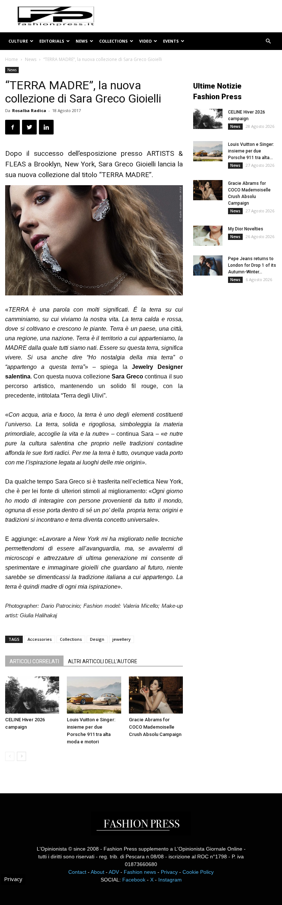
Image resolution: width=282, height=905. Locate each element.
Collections (113, 41)
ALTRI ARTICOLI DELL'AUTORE (102, 661)
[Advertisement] (237, 339)
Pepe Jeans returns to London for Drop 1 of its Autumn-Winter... (252, 265)
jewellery (121, 639)
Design (97, 639)
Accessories (40, 639)
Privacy (169, 872)
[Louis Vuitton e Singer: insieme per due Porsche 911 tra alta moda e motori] (94, 695)
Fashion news (140, 872)
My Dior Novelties (245, 228)
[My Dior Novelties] (208, 236)
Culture (18, 41)
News (82, 41)
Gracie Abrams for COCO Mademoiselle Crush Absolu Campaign (155, 727)
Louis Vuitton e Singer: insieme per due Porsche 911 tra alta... (251, 151)
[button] (268, 41)
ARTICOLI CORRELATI (34, 661)
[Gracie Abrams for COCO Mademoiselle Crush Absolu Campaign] (156, 695)
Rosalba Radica (29, 110)
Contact (77, 872)
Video (145, 41)
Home (11, 59)
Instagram (170, 880)
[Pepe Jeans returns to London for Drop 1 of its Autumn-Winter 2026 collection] (208, 265)
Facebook (133, 880)
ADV (114, 872)
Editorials (51, 41)
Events (171, 41)
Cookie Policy (198, 872)
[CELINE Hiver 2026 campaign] (32, 695)
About (97, 872)
